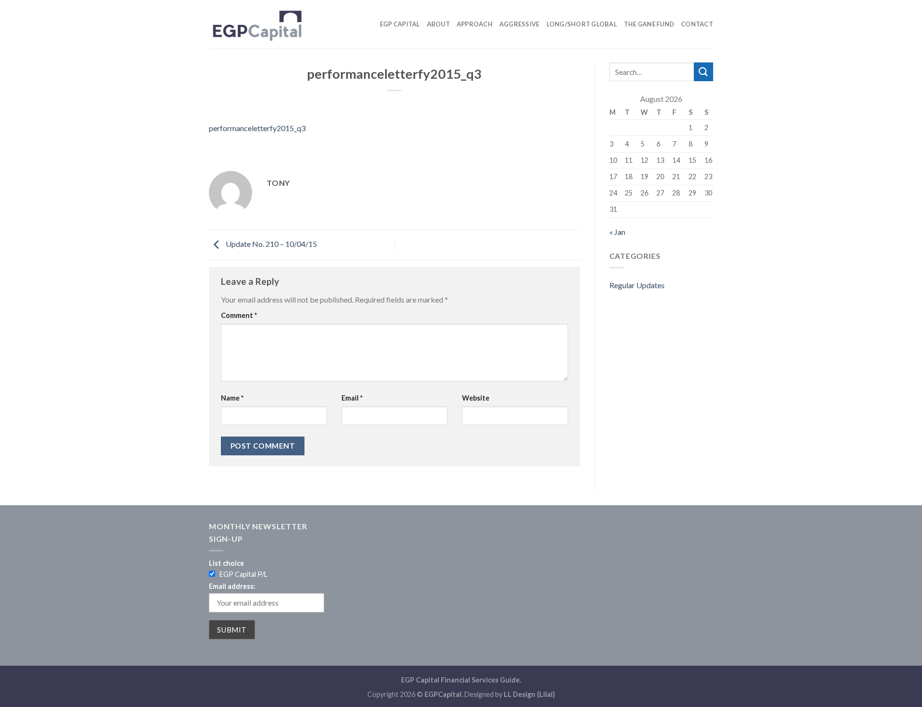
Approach (475, 24)
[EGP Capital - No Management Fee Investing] (257, 23)
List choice (226, 563)
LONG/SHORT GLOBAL (581, 24)
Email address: (232, 586)
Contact (697, 24)
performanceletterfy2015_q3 (257, 128)
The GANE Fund (649, 24)
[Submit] (703, 71)
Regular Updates (637, 285)
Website (475, 398)
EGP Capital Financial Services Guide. (461, 680)
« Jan (617, 231)
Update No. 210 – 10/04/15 (270, 243)
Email (352, 398)
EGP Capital (400, 24)
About (438, 24)
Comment (239, 315)
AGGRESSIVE (519, 24)
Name (232, 398)
